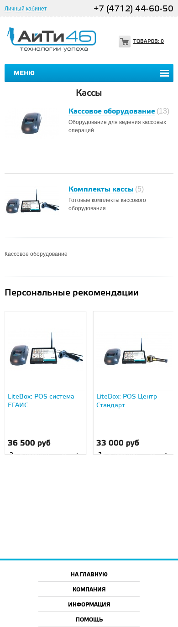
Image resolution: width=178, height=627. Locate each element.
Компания (89, 589)
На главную (89, 574)
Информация (89, 604)
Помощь (89, 620)
